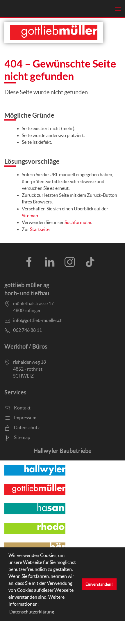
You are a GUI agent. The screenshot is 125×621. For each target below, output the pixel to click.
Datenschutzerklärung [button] (31, 611)
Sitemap (30, 215)
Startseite (39, 229)
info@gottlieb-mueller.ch (38, 320)
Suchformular (78, 222)
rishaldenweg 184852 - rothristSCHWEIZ (29, 368)
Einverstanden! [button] (99, 584)
